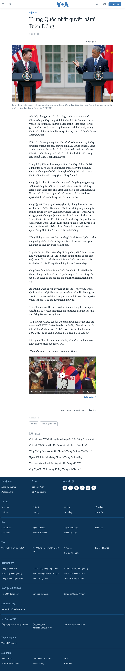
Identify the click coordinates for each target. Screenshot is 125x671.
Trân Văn (99, 527)
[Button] (91, 42)
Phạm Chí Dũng (40, 532)
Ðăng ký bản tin (8, 487)
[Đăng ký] (93, 488)
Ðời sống (68, 512)
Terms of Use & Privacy (74, 593)
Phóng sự (68, 548)
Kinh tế (67, 507)
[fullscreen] (93, 391)
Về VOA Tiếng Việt (10, 593)
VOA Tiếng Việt (42, 363)
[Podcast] (88, 488)
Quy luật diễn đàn (40, 593)
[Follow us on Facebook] (64, 488)
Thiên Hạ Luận (70, 532)
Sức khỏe (99, 512)
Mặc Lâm (5, 532)
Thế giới (5, 512)
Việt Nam (33, 12)
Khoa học (99, 507)
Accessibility (38, 663)
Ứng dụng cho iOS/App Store (14, 624)
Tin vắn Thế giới (71, 553)
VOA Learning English (74, 578)
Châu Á (36, 507)
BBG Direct (6, 658)
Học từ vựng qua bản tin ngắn (46, 573)
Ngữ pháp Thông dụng (11, 573)
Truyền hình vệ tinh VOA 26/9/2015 (46, 360)
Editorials (68, 663)
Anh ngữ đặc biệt (40, 578)
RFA (66, 658)
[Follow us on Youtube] (76, 488)
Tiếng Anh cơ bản (9, 568)
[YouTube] (105, 4)
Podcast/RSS (7, 492)
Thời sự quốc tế (39, 492)
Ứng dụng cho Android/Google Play (42, 626)
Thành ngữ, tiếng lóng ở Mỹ (45, 568)
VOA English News (10, 663)
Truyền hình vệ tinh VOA (12, 548)
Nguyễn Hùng (39, 527)
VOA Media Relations (42, 658)
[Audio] (97, 4)
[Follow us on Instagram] (82, 488)
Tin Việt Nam (38, 487)
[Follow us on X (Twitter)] (70, 488)
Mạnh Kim (6, 527)
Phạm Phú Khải (71, 527)
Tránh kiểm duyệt (9, 643)
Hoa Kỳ (36, 512)
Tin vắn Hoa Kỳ (102, 548)
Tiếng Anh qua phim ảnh (12, 578)
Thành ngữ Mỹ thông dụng (76, 568)
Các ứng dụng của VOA (74, 624)
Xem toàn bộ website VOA (13, 609)
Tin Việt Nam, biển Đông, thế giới (46, 550)
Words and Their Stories (74, 573)
